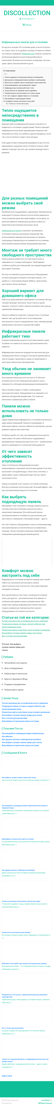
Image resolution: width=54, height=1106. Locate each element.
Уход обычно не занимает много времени (21, 91)
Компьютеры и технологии (15, 674)
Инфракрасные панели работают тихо (19, 88)
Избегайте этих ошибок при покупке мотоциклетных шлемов (24, 963)
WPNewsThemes (45, 1103)
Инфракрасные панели (11, 231)
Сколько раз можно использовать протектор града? (21, 901)
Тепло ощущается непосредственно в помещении (24, 77)
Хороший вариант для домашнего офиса (20, 85)
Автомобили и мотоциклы (15, 663)
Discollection (27, 13)
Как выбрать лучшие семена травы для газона (22, 633)
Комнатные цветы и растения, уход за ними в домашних (26, 630)
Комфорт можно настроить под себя (20, 101)
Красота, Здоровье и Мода (16, 679)
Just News (45, 1100)
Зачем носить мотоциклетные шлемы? (16, 932)
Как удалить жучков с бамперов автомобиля (18, 870)
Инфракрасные (28, 54)
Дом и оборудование (13, 668)
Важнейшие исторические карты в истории (20, 721)
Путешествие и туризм (13, 690)
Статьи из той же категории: (19, 104)
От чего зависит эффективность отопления (21, 96)
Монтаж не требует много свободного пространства (25, 83)
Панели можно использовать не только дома (22, 93)
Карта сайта (7, 1076)
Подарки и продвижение (15, 684)
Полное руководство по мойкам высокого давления (25, 621)
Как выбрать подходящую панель (18, 99)
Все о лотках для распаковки (14, 636)
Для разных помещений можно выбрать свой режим (25, 80)
